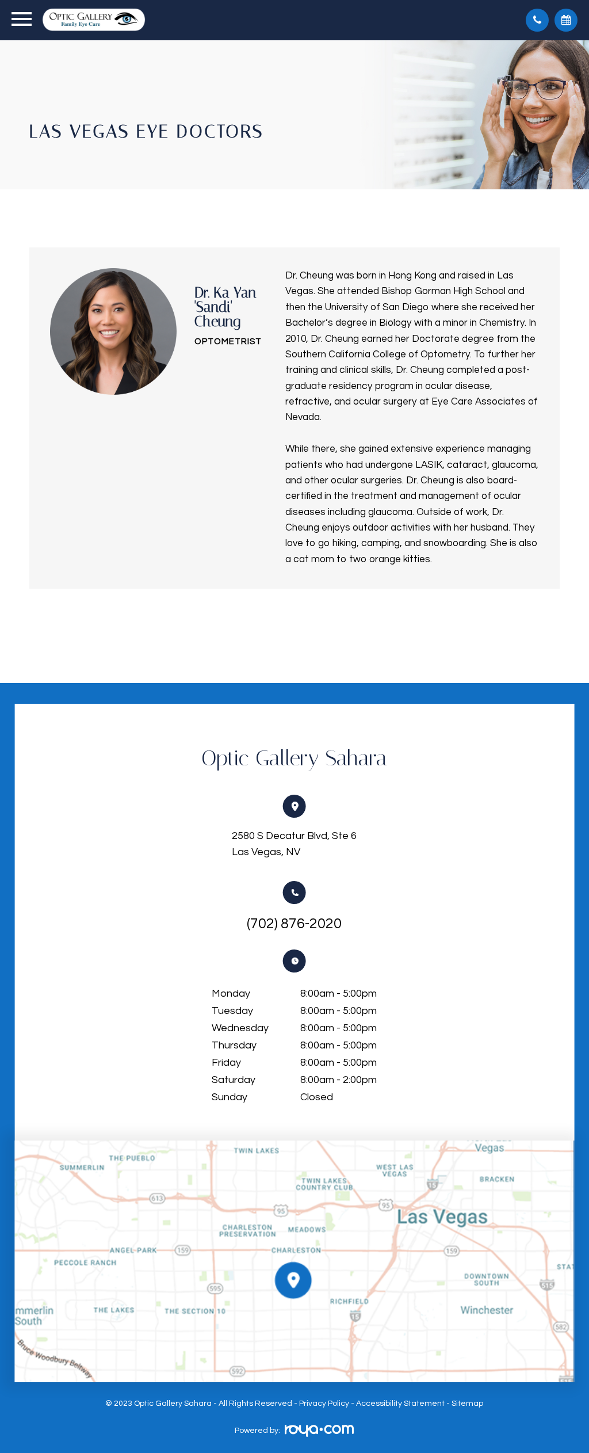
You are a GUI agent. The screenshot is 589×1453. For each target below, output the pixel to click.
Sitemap (467, 1403)
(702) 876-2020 (294, 923)
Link (295, 1261)
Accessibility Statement (400, 1403)
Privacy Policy (324, 1403)
